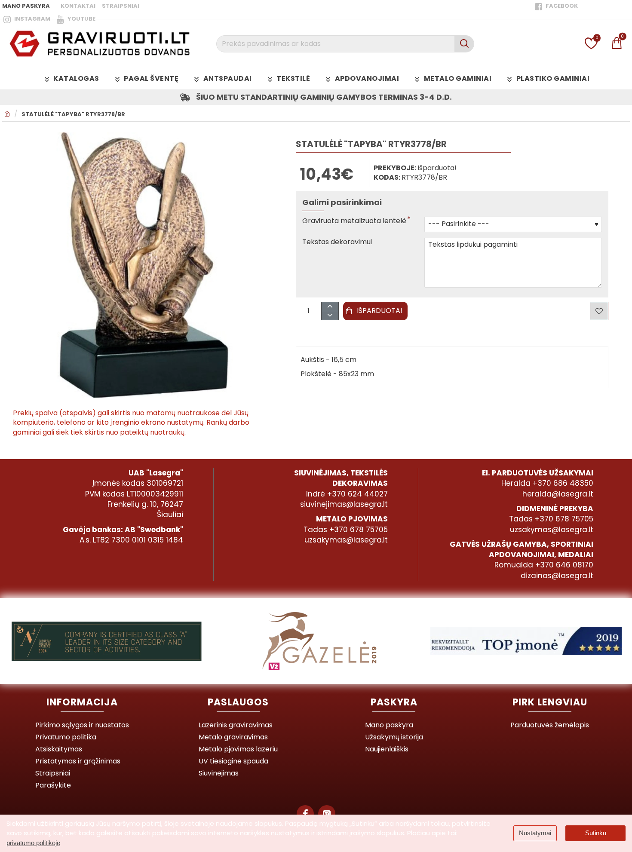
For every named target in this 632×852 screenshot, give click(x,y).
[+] (329, 306)
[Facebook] (305, 813)
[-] (329, 315)
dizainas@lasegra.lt (557, 575)
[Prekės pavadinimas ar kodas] (464, 44)
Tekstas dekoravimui (337, 242)
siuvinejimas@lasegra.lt (344, 504)
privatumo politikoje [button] (33, 842)
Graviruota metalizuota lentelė (354, 221)
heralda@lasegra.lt (557, 494)
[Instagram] (326, 813)
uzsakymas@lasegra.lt (346, 540)
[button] (375, 311)
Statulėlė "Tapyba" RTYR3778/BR (73, 114)
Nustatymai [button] (535, 833)
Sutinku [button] (595, 833)
